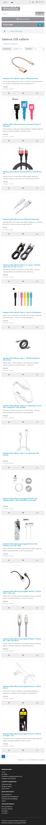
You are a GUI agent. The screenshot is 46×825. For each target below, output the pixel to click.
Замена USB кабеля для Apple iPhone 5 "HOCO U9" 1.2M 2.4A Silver (22, 640)
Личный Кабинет (7, 807)
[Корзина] (39, 2)
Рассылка (4, 813)
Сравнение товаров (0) (10, 44)
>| (14, 756)
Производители (7, 794)
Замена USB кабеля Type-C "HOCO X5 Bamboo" (22, 312)
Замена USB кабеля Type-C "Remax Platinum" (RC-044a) (21, 359)
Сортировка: (7, 49)
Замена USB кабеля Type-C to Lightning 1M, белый (21, 454)
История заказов (7, 809)
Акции (4, 801)
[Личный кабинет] (33, 2)
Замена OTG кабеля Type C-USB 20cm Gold (20, 78)
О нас (3, 772)
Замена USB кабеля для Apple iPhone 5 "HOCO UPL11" (22, 687)
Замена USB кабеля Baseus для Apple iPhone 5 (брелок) (22, 125)
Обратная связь (7, 784)
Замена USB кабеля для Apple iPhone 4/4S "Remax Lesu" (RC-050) (20, 545)
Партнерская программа (9, 799)
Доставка (4, 774)
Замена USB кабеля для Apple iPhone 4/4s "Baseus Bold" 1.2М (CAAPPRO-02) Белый (20, 499)
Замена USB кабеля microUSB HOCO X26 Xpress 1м (22, 173)
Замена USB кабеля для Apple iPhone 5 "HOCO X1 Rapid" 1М (22, 735)
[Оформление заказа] (42, 2)
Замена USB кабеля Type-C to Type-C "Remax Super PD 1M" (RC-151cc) (21, 266)
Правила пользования (9, 778)
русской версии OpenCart (18, 821)
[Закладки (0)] (37, 2)
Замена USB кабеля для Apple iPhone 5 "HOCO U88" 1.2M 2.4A (22, 592)
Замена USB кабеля (16, 31)
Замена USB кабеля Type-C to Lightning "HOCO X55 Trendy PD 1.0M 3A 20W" (22, 406)
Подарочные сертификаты (10, 797)
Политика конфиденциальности (12, 776)
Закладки (5, 811)
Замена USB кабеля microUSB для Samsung (21, 219)
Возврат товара (6, 786)
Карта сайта (5, 788)
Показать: (29, 49)
